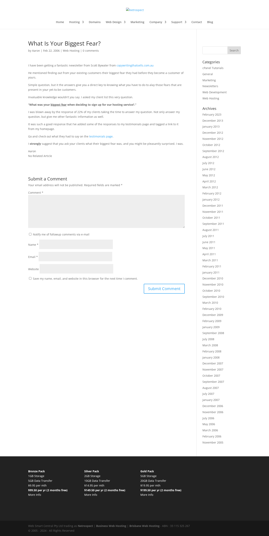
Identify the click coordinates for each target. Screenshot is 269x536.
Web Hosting (71, 50)
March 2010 (210, 302)
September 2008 (213, 333)
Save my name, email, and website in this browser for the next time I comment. (85, 278)
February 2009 (211, 321)
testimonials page (101, 136)
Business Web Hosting (111, 526)
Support (176, 22)
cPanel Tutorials (213, 68)
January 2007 (211, 400)
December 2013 (212, 120)
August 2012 (210, 157)
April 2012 (209, 181)
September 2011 (213, 224)
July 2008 (208, 339)
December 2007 (212, 363)
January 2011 (211, 272)
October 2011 (211, 217)
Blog (210, 22)
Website (33, 269)
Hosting (74, 22)
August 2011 (210, 230)
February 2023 (211, 114)
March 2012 (210, 187)
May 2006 (208, 424)
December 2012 (212, 132)
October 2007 (211, 375)
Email (33, 257)
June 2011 (208, 242)
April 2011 (209, 254)
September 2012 (213, 151)
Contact (196, 22)
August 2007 (210, 388)
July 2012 (208, 163)
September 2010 (213, 297)
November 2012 (212, 139)
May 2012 (208, 175)
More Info (34, 495)
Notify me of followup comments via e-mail (61, 234)
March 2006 (210, 430)
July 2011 (208, 236)
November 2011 (212, 212)
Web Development (214, 92)
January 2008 (211, 357)
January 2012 (211, 199)
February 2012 (211, 193)
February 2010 (211, 309)
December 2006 (212, 406)
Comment (35, 192)
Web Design (114, 22)
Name (33, 245)
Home (60, 22)
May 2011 (208, 248)
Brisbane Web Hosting (144, 526)
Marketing (137, 22)
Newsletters (210, 86)
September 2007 (213, 382)
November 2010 (212, 284)
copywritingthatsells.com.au (135, 65)
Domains (95, 22)
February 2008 (211, 351)
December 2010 (212, 278)
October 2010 (211, 290)
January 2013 (211, 126)
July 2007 (208, 394)
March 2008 (210, 345)
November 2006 (212, 412)
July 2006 (208, 418)
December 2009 (212, 315)
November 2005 (212, 442)
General (207, 74)
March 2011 (210, 260)
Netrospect (85, 526)
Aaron (36, 50)
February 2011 (211, 266)
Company (155, 22)
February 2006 (211, 436)
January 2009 (211, 327)
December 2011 (212, 205)
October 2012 (211, 145)
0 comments (91, 50)
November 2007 (212, 369)
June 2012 (208, 169)
